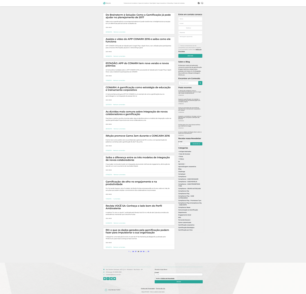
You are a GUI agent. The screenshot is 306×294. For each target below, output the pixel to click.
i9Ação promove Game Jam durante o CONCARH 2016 (138, 135)
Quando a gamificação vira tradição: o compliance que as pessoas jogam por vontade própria (189, 100)
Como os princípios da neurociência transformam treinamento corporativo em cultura (189, 109)
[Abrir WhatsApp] (302, 290)
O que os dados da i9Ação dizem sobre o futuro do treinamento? (190, 132)
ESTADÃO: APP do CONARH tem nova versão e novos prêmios (137, 64)
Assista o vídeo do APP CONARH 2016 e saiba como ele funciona (138, 40)
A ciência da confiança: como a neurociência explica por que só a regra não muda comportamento (189, 92)
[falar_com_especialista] (202, 3)
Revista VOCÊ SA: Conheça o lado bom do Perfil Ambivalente (134, 207)
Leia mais (109, 27)
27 (136, 251)
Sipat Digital (153, 3)
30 (143, 251)
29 (141, 251)
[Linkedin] (111, 278)
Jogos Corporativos (161, 3)
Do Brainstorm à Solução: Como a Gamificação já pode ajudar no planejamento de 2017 (138, 16)
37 (148, 251)
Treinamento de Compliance (130, 3)
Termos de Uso (160, 288)
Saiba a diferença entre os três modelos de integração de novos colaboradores (138, 158)
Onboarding (170, 3)
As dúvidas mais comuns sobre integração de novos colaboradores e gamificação (137, 113)
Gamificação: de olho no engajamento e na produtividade (131, 183)
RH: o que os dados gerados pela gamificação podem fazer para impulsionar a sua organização (137, 231)
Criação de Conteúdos (179, 3)
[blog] (199, 3)
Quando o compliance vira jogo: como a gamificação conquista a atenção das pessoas (189, 117)
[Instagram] (108, 278)
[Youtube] (114, 278)
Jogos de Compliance (143, 3)
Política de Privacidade (167, 278)
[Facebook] (104, 278)
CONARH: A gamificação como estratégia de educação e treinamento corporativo (138, 88)
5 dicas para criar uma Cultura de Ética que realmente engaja (189, 125)
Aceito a (165, 278)
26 (133, 251)
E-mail (180, 141)
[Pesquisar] (200, 83)
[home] (107, 3)
